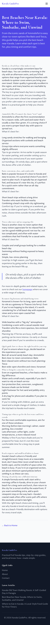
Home (5, 570)
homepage (27, 289)
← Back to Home (9, 525)
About (5, 574)
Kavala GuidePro (10, 3)
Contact (5, 578)
